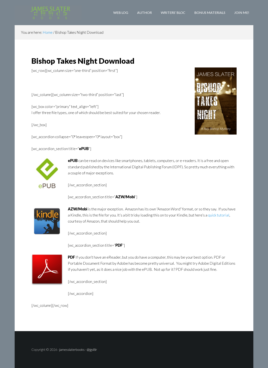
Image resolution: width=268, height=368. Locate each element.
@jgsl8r (92, 349)
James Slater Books (48, 12)
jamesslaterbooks (72, 349)
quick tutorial (218, 215)
